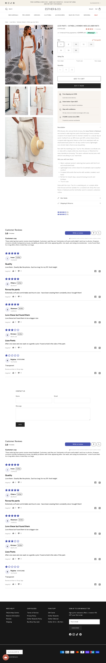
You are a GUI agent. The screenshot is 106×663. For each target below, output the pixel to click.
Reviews (8, 619)
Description (61, 127)
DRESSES (37, 15)
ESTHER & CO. (14, 657)
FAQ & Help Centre (12, 613)
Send (20, 424)
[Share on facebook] (95, 271)
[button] (62, 212)
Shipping (9, 622)
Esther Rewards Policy (34, 619)
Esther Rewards (53, 616)
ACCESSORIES (60, 15)
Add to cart (79, 79)
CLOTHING (47, 15)
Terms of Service (33, 613)
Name (18, 396)
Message (19, 406)
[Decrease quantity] (60, 69)
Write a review (78, 233)
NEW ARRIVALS (13, 15)
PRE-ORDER (26, 15)
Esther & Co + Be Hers (55, 622)
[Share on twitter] (99, 271)
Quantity (60, 65)
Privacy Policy (31, 616)
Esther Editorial (53, 619)
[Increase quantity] (72, 69)
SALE (96, 15)
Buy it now (79, 86)
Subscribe (75, 628)
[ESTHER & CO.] (53, 9)
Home (6, 22)
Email (56, 396)
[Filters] (94, 233)
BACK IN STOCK (74, 15)
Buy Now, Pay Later (33, 622)
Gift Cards (51, 613)
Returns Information (13, 616)
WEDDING (87, 15)
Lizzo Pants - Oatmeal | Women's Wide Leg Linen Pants (24, 22)
